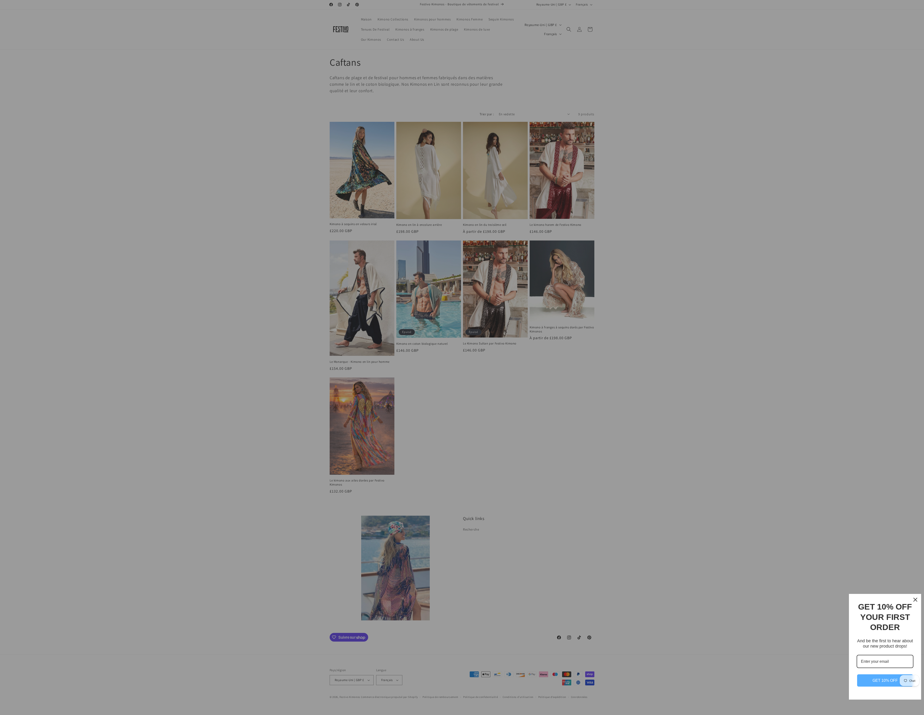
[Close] (915, 599)
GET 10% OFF (885, 680)
